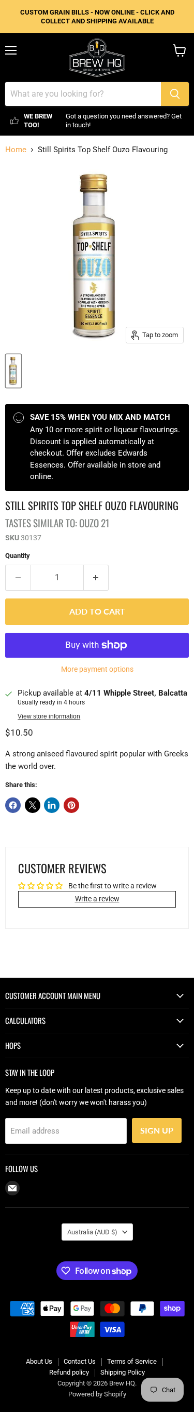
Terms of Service (132, 1361)
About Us (39, 1361)
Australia (92, 1232)
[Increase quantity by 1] (96, 578)
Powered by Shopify (97, 1394)
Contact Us (80, 1361)
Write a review (97, 899)
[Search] (175, 94)
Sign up (156, 1130)
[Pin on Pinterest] (71, 805)
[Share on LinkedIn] (51, 805)
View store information (49, 716)
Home (15, 149)
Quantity (17, 556)
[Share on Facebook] (13, 805)
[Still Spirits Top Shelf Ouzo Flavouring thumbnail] (13, 371)
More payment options (97, 669)
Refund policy (69, 1372)
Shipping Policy (122, 1372)
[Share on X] (32, 805)
